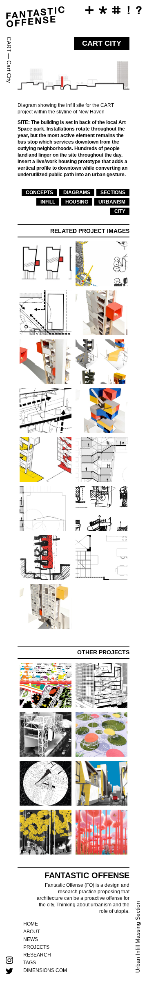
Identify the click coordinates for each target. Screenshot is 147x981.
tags (29, 962)
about (31, 931)
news (30, 939)
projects (36, 947)
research (37, 955)
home (30, 924)
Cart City (9, 71)
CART (9, 44)
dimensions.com (45, 970)
